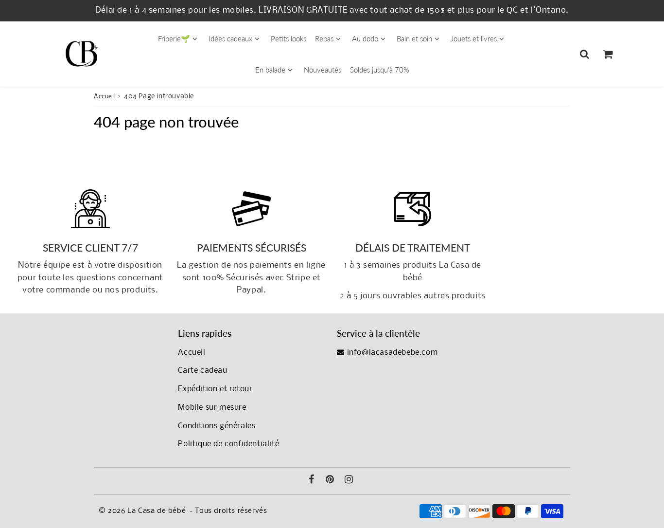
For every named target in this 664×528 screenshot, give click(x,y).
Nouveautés (322, 69)
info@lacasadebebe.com (391, 352)
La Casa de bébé (156, 511)
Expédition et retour (215, 389)
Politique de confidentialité (228, 444)
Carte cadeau (202, 370)
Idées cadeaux (230, 38)
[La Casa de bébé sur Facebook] (311, 481)
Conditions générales (216, 426)
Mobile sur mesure (212, 407)
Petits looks (288, 38)
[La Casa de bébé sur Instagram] (349, 481)
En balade (270, 69)
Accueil (105, 96)
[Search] (584, 54)
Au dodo (365, 38)
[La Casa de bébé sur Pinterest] (330, 481)
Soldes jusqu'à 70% (379, 69)
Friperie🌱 (174, 38)
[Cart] (607, 54)
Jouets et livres (474, 38)
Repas (324, 38)
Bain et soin (414, 38)
